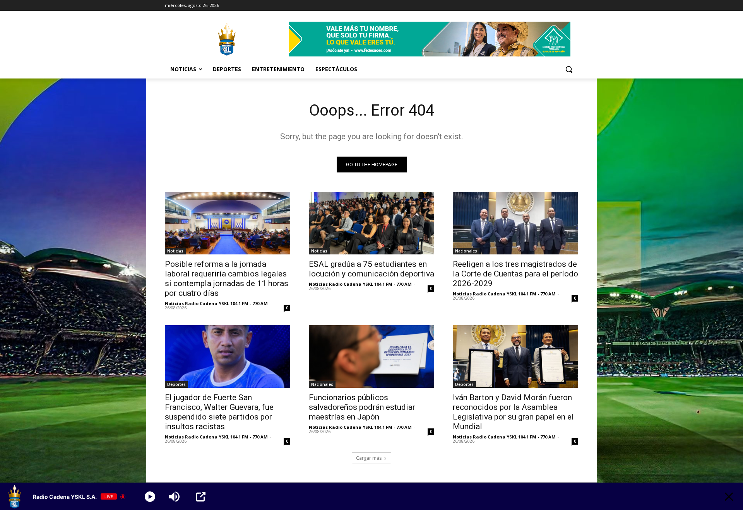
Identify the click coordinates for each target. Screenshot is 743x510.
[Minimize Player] (728, 496)
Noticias (175, 251)
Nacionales (466, 251)
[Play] (150, 496)
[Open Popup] (200, 496)
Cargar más (369, 458)
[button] (569, 69)
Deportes (176, 384)
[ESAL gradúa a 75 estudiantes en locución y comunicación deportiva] (371, 223)
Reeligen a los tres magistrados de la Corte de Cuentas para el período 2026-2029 (515, 273)
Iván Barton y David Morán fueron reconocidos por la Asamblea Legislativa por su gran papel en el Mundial (513, 412)
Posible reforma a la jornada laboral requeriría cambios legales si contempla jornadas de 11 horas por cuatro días (226, 278)
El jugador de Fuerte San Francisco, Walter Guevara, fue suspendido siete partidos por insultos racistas (219, 412)
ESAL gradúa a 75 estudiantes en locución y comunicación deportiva (371, 268)
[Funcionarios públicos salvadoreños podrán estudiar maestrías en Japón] (371, 356)
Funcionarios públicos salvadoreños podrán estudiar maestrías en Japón (362, 407)
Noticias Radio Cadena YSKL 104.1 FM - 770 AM (216, 303)
